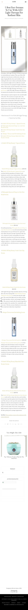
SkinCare (21, 18)
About (18, 602)
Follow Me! (14, 592)
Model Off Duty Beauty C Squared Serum (13, 123)
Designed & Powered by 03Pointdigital (14, 604)
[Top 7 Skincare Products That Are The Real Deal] (14, 446)
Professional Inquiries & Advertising (14, 596)
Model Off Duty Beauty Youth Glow (12, 130)
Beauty (16, 18)
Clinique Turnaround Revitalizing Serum (13, 133)
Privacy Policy (6, 602)
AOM (14, 2)
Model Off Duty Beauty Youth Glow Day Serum (14, 287)
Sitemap (24, 602)
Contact (13, 602)
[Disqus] (14, 525)
